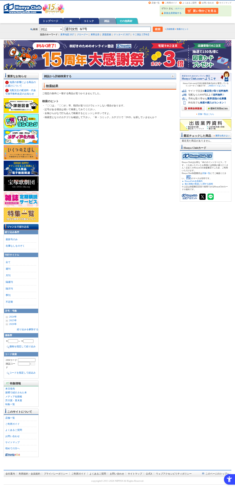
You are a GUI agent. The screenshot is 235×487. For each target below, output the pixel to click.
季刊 (8, 295)
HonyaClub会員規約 (194, 181)
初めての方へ (12, 448)
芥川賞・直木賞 (13, 400)
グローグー (82, 34)
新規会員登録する (173, 13)
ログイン (179, 9)
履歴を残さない (222, 135)
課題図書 (106, 34)
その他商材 (126, 20)
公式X (149, 473)
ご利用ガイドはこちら (216, 86)
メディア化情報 (13, 396)
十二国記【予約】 (141, 34)
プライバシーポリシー (56, 473)
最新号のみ (12, 239)
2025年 (13, 320)
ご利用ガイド (171, 3)
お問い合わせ (208, 3)
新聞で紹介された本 (16, 392)
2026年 (13, 324)
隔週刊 (9, 282)
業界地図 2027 (67, 34)
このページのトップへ (217, 473)
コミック (89, 20)
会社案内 (10, 473)
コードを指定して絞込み (22, 372)
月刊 (8, 275)
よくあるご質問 (189, 3)
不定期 (9, 301)
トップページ (50, 20)
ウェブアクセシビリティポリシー (174, 473)
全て (8, 262)
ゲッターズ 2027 (122, 34)
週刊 (8, 268)
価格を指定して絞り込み (22, 346)
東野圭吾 (95, 34)
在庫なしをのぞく (15, 245)
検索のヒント (183, 29)
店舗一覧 (155, 3)
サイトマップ (225, 3)
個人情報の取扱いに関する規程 (199, 184)
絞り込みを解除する (27, 329)
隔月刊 (9, 288)
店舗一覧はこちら (206, 114)
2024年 (13, 316)
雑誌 (106, 20)
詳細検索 (171, 29)
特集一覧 (10, 404)
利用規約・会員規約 (29, 473)
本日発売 (10, 388)
